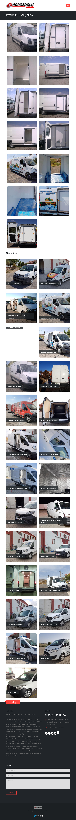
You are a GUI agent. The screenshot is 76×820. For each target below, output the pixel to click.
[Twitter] (52, 733)
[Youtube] (55, 733)
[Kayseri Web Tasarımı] (38, 815)
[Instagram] (46, 733)
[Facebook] (49, 733)
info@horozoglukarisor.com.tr (55, 728)
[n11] (58, 732)
